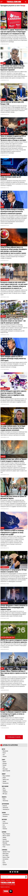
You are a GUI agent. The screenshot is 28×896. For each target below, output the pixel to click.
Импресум (3, 880)
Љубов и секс (6, 779)
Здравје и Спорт (6, 851)
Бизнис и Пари (6, 857)
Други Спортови (6, 770)
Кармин (4, 832)
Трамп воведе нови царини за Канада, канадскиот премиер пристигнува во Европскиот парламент (13, 68)
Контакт (13, 880)
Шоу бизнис (5, 786)
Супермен (4, 850)
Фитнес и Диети (6, 835)
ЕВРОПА (3, 316)
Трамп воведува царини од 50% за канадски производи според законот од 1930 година (13, 358)
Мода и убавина (6, 776)
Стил (4, 825)
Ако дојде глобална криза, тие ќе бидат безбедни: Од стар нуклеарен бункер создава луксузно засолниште (13, 428)
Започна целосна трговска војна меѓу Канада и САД (12, 103)
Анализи (4, 756)
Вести (3, 749)
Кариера (5, 839)
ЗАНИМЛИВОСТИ (5, 388)
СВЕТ (2, 207)
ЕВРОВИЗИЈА (4, 603)
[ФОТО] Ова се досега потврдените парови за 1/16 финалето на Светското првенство (14, 641)
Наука (4, 799)
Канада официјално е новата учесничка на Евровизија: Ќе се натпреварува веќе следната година (14, 607)
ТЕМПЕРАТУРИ (4, 567)
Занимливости (6, 809)
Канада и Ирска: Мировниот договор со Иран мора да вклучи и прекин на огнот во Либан (14, 673)
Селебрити (5, 792)
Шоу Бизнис (5, 823)
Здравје (4, 781)
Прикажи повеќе (14, 737)
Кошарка (5, 763)
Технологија (5, 800)
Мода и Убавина (6, 834)
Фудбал (4, 761)
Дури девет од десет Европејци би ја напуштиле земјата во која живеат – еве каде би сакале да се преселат (13, 321)
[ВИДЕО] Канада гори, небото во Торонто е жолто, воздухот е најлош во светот (13, 460)
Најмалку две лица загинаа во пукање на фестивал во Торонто (13, 497)
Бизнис (4, 827)
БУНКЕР (3, 423)
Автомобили (5, 804)
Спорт (3, 759)
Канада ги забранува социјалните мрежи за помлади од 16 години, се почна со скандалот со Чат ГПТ (13, 714)
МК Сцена (5, 793)
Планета (4, 797)
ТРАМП (2, 354)
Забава (4, 812)
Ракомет (4, 765)
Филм (4, 788)
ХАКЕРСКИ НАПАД (5, 174)
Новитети (5, 806)
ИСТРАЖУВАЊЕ (5, 279)
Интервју (4, 819)
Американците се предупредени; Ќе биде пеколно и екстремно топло (14, 571)
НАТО (2, 528)
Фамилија (5, 843)
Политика (5, 828)
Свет (4, 754)
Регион (4, 753)
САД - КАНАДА (4, 133)
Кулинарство (5, 783)
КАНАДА (3, 27)
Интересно (5, 816)
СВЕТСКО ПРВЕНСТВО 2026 (7, 637)
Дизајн (4, 777)
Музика (4, 790)
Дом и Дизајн (6, 841)
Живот (4, 774)
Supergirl (5, 864)
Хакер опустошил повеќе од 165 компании (11, 178)
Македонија (5, 751)
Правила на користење (5, 887)
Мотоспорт (5, 769)
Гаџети (4, 862)
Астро (4, 846)
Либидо (4, 837)
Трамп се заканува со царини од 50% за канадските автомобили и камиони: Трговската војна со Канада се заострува (13, 138)
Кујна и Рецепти (6, 845)
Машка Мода (5, 853)
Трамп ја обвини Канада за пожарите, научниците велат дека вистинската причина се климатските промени (12, 211)
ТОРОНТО (3, 493)
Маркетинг (8, 880)
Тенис (4, 767)
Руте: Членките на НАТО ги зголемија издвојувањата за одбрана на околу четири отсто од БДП (12, 532)
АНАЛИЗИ (3, 244)
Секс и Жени (5, 855)
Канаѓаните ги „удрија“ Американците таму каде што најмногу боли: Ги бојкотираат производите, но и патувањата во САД (14, 32)
